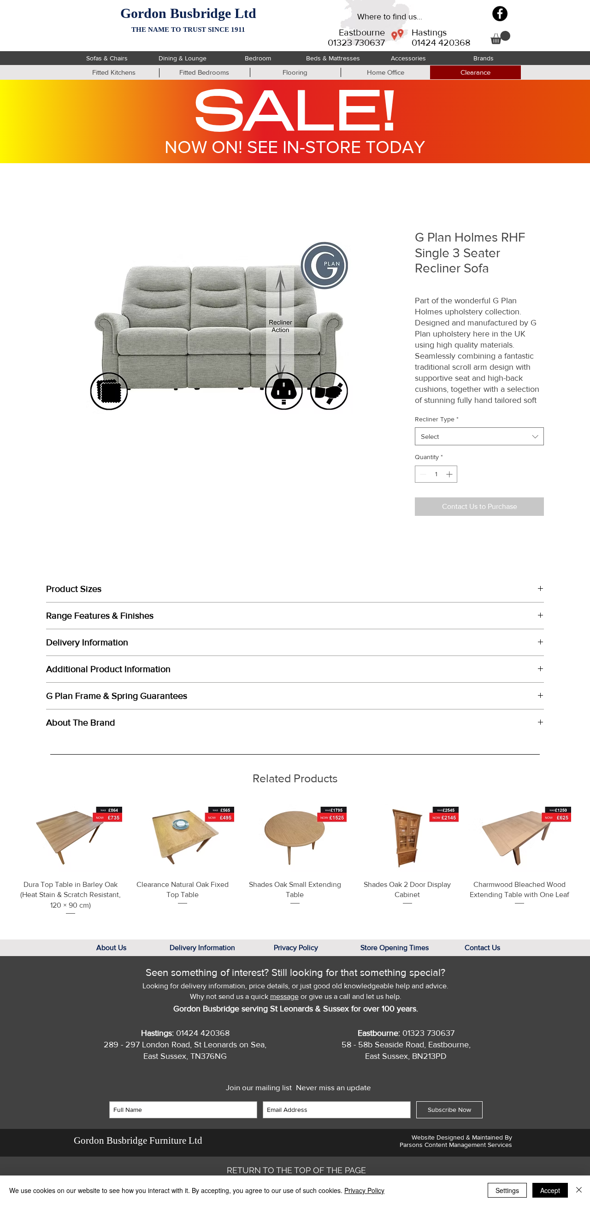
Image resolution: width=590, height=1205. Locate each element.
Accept (550, 1190)
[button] (500, 37)
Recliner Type (437, 419)
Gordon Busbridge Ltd (188, 13)
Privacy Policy (364, 1190)
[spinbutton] (436, 474)
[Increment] (450, 474)
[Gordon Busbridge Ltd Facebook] (499, 13)
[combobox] (479, 436)
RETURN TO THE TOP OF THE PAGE (296, 1170)
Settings (507, 1190)
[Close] (578, 1190)
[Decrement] (422, 474)
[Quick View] (70, 837)
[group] (295, 859)
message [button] (284, 996)
